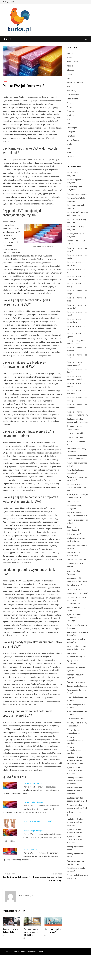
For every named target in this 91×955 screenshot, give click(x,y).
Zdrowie (70, 156)
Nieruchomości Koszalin (76, 718)
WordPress (34, 951)
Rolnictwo (71, 115)
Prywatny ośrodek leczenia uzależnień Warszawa (74, 770)
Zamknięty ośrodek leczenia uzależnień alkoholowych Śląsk (75, 760)
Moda (69, 86)
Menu (8, 39)
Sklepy (69, 119)
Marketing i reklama (75, 82)
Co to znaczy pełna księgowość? (53, 930)
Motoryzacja (72, 90)
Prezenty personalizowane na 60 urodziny (76, 740)
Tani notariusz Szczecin (76, 559)
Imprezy (70, 78)
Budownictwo (72, 61)
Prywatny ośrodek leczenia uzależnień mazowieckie (74, 790)
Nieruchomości (73, 94)
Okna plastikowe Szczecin (77, 585)
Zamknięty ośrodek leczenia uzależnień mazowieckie (75, 780)
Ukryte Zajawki (73, 140)
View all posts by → (26, 895)
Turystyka (71, 136)
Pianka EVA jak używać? (33, 802)
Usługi (69, 148)
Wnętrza (70, 152)
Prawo (69, 107)
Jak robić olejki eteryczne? (77, 194)
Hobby (69, 74)
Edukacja (70, 70)
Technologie (72, 127)
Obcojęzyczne (72, 98)
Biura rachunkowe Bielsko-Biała (10, 930)
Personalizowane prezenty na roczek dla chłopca (32, 932)
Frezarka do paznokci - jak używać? (37, 821)
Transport (71, 131)
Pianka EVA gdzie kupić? (33, 830)
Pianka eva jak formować (33, 783)
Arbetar (70, 53)
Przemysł (70, 111)
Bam (44, 951)
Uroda (69, 144)
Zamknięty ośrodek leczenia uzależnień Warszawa (75, 822)
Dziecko (70, 65)
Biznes (5, 81)
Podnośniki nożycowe (76, 682)
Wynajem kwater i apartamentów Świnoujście (74, 617)
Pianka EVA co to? (30, 849)
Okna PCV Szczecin (74, 589)
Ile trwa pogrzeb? (74, 534)
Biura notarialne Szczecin (77, 686)
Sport (69, 123)
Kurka (18, 951)
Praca (69, 103)
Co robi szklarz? (73, 501)
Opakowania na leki (75, 433)
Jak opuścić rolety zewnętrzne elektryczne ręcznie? (76, 487)
